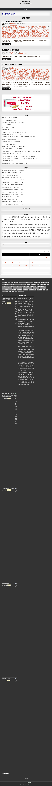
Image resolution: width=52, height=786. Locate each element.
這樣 (10, 36)
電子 (5, 37)
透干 (45, 79)
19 (19, 265)
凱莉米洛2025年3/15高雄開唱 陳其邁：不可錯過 (12, 185)
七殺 (31, 69)
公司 (25, 27)
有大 (39, 75)
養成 (15, 37)
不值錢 (20, 26)
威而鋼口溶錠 (20, 29)
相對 (11, 78)
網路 (43, 78)
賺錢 (33, 79)
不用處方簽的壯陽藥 (18, 217)
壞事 (46, 71)
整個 (3, 75)
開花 (35, 36)
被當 (27, 35)
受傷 (27, 71)
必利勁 (15, 225)
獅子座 (42, 33)
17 (5, 265)
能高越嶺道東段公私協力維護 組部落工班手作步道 (12, 182)
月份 (34, 75)
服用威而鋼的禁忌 (31, 225)
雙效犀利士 (36, 237)
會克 (25, 75)
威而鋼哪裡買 (26, 29)
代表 (29, 70)
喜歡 (18, 28)
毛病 (25, 31)
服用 (10, 31)
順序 (34, 80)
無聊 (33, 33)
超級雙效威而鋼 (18, 237)
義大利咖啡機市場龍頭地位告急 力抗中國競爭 (12, 149)
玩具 (46, 33)
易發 (13, 75)
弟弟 (33, 73)
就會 (23, 73)
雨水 (32, 80)
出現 (3, 71)
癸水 (45, 77)
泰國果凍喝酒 (33, 286)
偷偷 (14, 27)
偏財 (39, 70)
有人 (49, 30)
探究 (15, 30)
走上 (35, 79)
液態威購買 (24, 33)
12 (19, 262)
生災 (28, 77)
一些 (15, 69)
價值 (16, 27)
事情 (10, 70)
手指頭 (34, 74)
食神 (41, 80)
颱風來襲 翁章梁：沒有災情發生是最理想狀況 (11, 177)
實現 (10, 73)
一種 (24, 69)
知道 (30, 34)
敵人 (5, 75)
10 (5, 262)
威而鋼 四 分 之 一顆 (12, 29)
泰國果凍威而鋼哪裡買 (29, 32)
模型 (20, 31)
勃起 (41, 27)
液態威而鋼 (25, 289)
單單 (21, 28)
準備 (28, 33)
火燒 (8, 77)
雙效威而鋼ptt (28, 237)
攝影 (17, 30)
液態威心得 (19, 289)
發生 (6, 78)
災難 (11, 77)
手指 (32, 74)
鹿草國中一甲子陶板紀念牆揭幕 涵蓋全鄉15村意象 (12, 192)
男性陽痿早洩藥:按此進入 (8, 14)
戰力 (26, 53)
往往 (38, 73)
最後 (34, 30)
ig (8, 26)
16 (46, 262)
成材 (22, 74)
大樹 (8, 72)
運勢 (25, 36)
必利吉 (11, 67)
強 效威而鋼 (9, 225)
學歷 (23, 53)
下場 (18, 26)
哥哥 (34, 71)
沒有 (33, 31)
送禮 (3, 36)
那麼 (27, 36)
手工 (5, 30)
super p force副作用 (8, 217)
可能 (11, 28)
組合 (31, 78)
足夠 (40, 79)
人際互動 (12, 53)
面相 (16, 291)
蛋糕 (22, 35)
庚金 (30, 73)
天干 (13, 72)
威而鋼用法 (47, 222)
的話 (23, 34)
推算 (42, 74)
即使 (22, 71)
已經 (26, 73)
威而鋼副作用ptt (29, 282)
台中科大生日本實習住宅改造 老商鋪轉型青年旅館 (12, 194)
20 (26, 265)
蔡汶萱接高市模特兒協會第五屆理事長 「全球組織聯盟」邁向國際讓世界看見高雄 (19, 158)
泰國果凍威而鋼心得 (38, 32)
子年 (42, 72)
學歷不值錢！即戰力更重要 (10, 50)
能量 (8, 79)
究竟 (35, 34)
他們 (43, 26)
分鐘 (32, 27)
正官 (8, 76)
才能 (8, 30)
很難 (45, 73)
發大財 (3, 78)
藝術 (11, 35)
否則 (14, 28)
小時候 (17, 73)
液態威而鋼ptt (32, 289)
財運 (26, 79)
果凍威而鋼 (26, 2)
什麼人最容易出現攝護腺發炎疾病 (9, 120)
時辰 (20, 75)
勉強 (10, 71)
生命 (23, 77)
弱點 (35, 73)
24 (5, 268)
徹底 (47, 73)
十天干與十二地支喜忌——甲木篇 (12, 65)
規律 (29, 35)
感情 (10, 74)
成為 (25, 74)
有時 (3, 31)
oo (11, 26)
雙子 (40, 36)
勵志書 (44, 27)
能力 (45, 34)
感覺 (13, 74)
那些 (17, 80)
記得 (39, 35)
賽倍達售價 (24, 233)
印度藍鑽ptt (30, 222)
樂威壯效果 (5, 227)
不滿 (28, 26)
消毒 (20, 33)
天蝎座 (39, 28)
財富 (23, 79)
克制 (46, 70)
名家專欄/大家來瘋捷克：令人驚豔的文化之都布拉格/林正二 (15, 132)
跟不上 (46, 35)
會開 (46, 30)
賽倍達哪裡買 (14, 233)
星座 (25, 30)
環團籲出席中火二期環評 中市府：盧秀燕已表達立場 (13, 180)
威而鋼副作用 (35, 222)
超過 (38, 79)
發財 (9, 78)
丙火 (3, 70)
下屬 (36, 69)
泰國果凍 (36, 31)
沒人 (30, 31)
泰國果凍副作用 (42, 31)
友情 (6, 28)
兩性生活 (22, 27)
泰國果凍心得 (46, 32)
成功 (17, 74)
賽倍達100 (32, 230)
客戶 (3, 73)
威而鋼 (5, 29)
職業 (48, 78)
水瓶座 (27, 31)
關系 (27, 80)
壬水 (49, 71)
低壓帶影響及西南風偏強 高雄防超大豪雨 (11, 141)
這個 (5, 36)
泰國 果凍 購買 (13, 289)
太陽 (17, 72)
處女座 (18, 35)
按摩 (40, 74)
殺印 (15, 76)
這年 (3, 80)
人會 (20, 70)
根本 (15, 31)
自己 (5, 35)
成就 (20, 74)
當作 (13, 34)
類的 (13, 37)
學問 (31, 29)
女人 (20, 72)
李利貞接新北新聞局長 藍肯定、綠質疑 (10, 199)
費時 (41, 35)
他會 (45, 26)
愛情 (8, 74)
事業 (13, 70)
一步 (22, 69)
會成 (32, 75)
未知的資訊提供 (26, 208)
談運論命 (16, 25)
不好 (44, 69)
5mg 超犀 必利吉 (22, 295)
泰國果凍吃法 (5, 32)
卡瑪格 (11, 52)
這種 (13, 36)
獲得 (20, 77)
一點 (29, 69)
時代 (29, 30)
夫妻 (42, 28)
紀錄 (38, 34)
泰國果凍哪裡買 (11, 32)
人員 (17, 70)
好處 (25, 72)
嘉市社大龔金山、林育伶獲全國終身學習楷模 (11, 187)
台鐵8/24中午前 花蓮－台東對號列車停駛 (11, 144)
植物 (17, 31)
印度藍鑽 (27, 222)
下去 (34, 69)
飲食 (22, 291)
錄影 (33, 36)
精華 (29, 78)
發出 (48, 77)
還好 (13, 80)
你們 (47, 26)
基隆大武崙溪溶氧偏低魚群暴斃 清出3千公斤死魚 (12, 204)
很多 (40, 73)
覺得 (31, 35)
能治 (47, 34)
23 (46, 265)
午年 (17, 71)
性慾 (25, 284)
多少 (3, 72)
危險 (20, 71)
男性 (47, 289)
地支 (44, 71)
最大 (22, 75)
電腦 (8, 37)
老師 (42, 34)
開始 (22, 80)
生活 (8, 34)
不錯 (35, 26)
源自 (3, 77)
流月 (47, 76)
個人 (32, 70)
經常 (39, 78)
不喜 (23, 26)
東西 (49, 75)
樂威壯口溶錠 (43, 284)
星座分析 (12, 25)
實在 (33, 29)
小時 (41, 29)
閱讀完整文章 (6, 44)
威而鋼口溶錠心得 (45, 282)
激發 (6, 77)
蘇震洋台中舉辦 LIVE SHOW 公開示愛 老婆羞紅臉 (12, 134)
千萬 (47, 27)
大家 (30, 28)
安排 (44, 72)
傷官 (41, 70)
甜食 (3, 34)
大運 (10, 72)
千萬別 (3, 28)
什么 (40, 26)
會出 (27, 75)
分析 (5, 71)
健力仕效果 (25, 219)
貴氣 (28, 79)
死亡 (13, 76)
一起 (27, 69)
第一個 (23, 78)
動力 (13, 71)
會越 (44, 30)
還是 (15, 80)
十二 (15, 71)
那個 (20, 80)
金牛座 (30, 36)
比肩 (17, 76)
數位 (22, 30)
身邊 (42, 79)
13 (26, 262)
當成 (15, 34)
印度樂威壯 (12, 222)
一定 (15, 26)
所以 (3, 30)
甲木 (32, 77)
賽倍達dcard (42, 230)
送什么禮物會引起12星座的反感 (12, 21)
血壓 (24, 35)
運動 (22, 36)
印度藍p (24, 222)
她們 (44, 28)
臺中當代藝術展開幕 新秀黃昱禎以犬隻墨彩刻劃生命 (13, 122)
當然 (41, 77)
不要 (33, 26)
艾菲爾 (8, 35)
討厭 (36, 35)
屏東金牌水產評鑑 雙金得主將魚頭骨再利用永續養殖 (13, 189)
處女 (16, 35)
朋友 (8, 31)
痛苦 (43, 77)
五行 (15, 70)
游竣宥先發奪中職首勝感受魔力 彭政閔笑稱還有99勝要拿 (14, 163)
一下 (12, 69)
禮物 (33, 34)
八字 (49, 70)
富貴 (8, 73)
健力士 (39, 219)
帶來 (28, 73)
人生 (22, 70)
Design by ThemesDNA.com (26, 784)
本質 (46, 75)
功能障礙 (38, 27)
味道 (16, 28)
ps (13, 26)
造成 (17, 36)
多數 (28, 28)
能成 (3, 79)
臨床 (3, 35)
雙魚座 (46, 36)
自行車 (15, 79)
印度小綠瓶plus (6, 222)
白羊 (17, 34)
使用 (3, 27)
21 (32, 265)
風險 (39, 80)
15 (39, 262)
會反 (41, 30)
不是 (26, 26)
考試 (46, 78)
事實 (8, 70)
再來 (27, 27)
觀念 (34, 35)
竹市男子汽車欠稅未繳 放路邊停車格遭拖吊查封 (12, 175)
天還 (15, 72)
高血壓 (17, 37)
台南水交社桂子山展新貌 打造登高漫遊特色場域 (12, 201)
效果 (20, 30)
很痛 (42, 73)
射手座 (35, 29)
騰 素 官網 (42, 237)
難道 (3, 37)
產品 (10, 34)
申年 (38, 77)
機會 (5, 76)
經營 (41, 78)
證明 (21, 79)
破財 (18, 78)
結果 (34, 78)
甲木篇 (35, 77)
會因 (29, 75)
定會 (47, 72)
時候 (32, 30)
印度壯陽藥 (12, 23)
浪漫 (15, 33)
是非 (15, 75)
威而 (3, 29)
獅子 (40, 33)
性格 (3, 74)
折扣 (10, 30)
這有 (8, 36)
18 (12, 265)
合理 (29, 71)
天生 (33, 28)
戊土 (15, 74)
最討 (39, 30)
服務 (44, 75)
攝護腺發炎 (33, 284)
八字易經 (12, 68)
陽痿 (10, 291)
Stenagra (3, 217)
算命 (27, 78)
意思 (5, 74)
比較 (20, 76)
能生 (5, 79)
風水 (19, 291)
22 (39, 265)
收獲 (47, 74)
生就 (5, 34)
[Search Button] (26, 6)
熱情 (35, 33)
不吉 (42, 69)
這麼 (15, 36)
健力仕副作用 (10, 219)
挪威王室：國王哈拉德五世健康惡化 (9, 117)
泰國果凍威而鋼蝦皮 (27, 288)
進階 (20, 36)
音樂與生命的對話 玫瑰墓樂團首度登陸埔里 (11, 139)
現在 (48, 33)
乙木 (5, 70)
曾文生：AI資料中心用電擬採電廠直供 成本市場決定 (13, 146)
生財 (30, 77)
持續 (13, 30)
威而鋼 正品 (43, 222)
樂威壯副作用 (43, 224)
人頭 (25, 70)
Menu (27, 9)
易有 (10, 75)
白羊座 (20, 34)
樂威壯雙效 (12, 227)
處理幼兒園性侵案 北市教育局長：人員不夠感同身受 (13, 170)
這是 (5, 80)
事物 (38, 26)
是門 (27, 30)
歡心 (22, 31)
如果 (47, 28)
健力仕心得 (18, 219)
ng (10, 69)
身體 (3, 291)
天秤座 (35, 28)
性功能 (21, 284)
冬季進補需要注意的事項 (7, 161)
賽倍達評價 (8, 236)
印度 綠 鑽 (21, 222)
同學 (32, 71)
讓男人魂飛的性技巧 (6, 129)
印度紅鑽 (17, 222)
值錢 (5, 27)
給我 (36, 78)
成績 (27, 74)
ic (7, 26)
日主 (8, 75)
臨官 (10, 79)
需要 (10, 37)
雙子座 (43, 36)
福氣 (21, 78)
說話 (18, 79)
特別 (37, 33)
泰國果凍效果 (11, 33)
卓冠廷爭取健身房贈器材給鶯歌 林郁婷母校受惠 (12, 197)
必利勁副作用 (21, 225)
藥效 (14, 35)
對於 (39, 29)
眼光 (28, 34)
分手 (30, 27)
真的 (26, 34)
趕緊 (43, 35)
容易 (5, 73)
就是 (46, 29)
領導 (37, 80)
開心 (25, 80)
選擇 (10, 80)
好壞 (22, 72)
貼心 (30, 79)
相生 (14, 78)
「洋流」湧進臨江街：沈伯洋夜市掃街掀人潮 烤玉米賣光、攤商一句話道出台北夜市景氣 (21, 151)
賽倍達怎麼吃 (35, 233)
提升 (45, 74)
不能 (31, 26)
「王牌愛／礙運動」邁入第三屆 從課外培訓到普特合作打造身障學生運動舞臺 (18, 156)
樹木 (3, 76)
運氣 (8, 80)
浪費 (18, 33)
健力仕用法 (32, 219)
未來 (13, 31)
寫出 (13, 73)
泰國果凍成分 (5, 33)
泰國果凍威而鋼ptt (19, 32)
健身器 (10, 27)
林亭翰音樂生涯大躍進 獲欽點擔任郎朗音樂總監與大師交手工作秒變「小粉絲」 (19, 137)
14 (32, 262)
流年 (44, 76)
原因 (25, 71)
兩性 (18, 27)
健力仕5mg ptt (29, 217)
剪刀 (8, 71)
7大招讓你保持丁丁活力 (7, 125)
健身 (8, 27)
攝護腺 (28, 284)
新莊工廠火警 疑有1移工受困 (8, 127)
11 (12, 262)
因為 (23, 28)
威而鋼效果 (39, 222)
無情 (13, 77)
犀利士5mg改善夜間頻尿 (20, 227)
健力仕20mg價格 (40, 217)
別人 (35, 27)
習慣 (40, 34)
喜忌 (37, 71)
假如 (37, 70)
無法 (30, 33)
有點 (5, 31)
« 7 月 (3, 273)
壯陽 (26, 28)
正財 (10, 76)
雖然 (38, 36)
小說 (44, 29)
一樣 (19, 69)
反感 (9, 28)
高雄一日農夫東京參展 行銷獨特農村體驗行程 (11, 173)
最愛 (37, 30)
